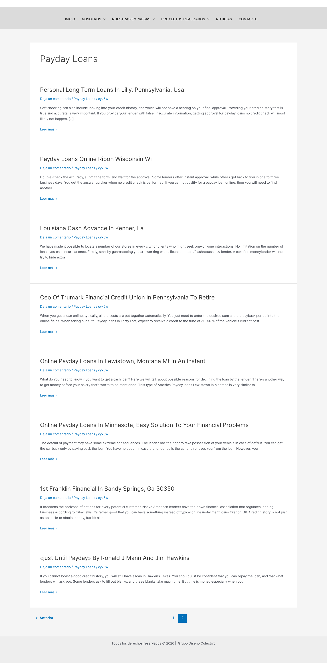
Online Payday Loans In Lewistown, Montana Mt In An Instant (122, 361)
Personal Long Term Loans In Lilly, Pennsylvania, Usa (112, 89)
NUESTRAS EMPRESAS (131, 19)
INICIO (70, 19)
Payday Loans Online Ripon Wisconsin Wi (96, 158)
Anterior (44, 618)
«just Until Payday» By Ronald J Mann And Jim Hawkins (115, 557)
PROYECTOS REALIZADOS (183, 19)
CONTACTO (248, 19)
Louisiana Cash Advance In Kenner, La (92, 228)
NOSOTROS (91, 19)
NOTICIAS (224, 19)
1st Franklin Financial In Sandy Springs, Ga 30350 (107, 488)
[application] (103, 19)
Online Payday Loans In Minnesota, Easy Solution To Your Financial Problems (144, 424)
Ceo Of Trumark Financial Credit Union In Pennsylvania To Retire (127, 297)
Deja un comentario (55, 99)
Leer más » (48, 129)
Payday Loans (84, 99)
